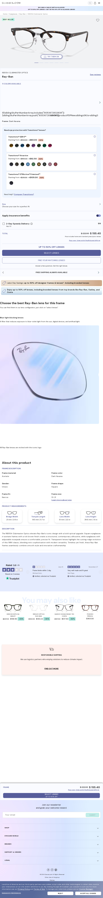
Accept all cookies (88, 893)
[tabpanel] (51, 41)
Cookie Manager (86, 889)
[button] (76, 500)
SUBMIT (92, 815)
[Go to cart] (95, 3)
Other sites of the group (52, 877)
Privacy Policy (24, 889)
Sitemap (52, 880)
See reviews (95, 75)
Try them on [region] (53, 57)
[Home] (11, 3)
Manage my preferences (11, 893)
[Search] (89, 3)
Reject (60, 893)
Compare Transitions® (24, 194)
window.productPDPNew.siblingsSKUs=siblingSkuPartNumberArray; (74, 115)
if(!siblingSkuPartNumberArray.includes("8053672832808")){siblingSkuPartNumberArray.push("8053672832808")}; (26, 114)
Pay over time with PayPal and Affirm (84, 241)
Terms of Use (39, 889)
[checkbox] (98, 215)
